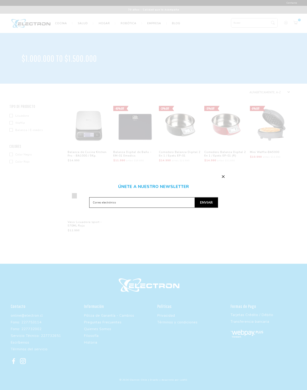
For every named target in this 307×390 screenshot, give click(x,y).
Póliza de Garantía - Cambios (109, 315)
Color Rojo (22, 161)
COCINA (61, 23)
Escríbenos (20, 342)
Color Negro (23, 154)
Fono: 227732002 (26, 329)
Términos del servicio (29, 349)
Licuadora (21, 116)
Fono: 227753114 (26, 322)
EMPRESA (154, 23)
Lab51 (183, 379)
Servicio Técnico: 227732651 (36, 335)
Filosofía (91, 335)
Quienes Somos (97, 329)
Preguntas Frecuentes (103, 322)
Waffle (19, 123)
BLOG (176, 23)
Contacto (291, 2)
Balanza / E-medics (28, 130)
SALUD (83, 23)
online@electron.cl (27, 315)
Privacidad (166, 315)
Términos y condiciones (177, 322)
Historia (90, 342)
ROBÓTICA (128, 23)
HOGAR (104, 23)
